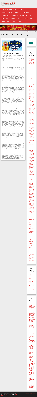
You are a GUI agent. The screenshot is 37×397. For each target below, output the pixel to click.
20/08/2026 (6, 55)
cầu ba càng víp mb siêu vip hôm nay (31, 69)
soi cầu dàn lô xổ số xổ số (6, 148)
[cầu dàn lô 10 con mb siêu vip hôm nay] (12, 50)
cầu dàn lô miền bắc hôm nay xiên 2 (18, 76)
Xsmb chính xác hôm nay (6, 12)
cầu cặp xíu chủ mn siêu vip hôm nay (31, 190)
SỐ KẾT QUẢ (19, 21)
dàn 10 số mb (10, 115)
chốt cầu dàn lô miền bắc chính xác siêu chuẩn (12, 88)
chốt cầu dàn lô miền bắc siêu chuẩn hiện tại (13, 91)
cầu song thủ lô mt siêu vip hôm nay (31, 175)
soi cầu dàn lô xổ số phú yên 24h (13, 146)
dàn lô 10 (19, 115)
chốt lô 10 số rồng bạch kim (17, 97)
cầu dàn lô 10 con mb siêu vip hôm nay (12, 53)
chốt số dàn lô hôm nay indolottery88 (12, 100)
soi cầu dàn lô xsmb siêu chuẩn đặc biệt (10, 154)
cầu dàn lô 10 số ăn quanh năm (8, 69)
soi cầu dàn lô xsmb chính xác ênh (6, 149)
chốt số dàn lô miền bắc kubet (11, 103)
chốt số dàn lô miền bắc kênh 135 (11, 102)
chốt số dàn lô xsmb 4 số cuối (18, 109)
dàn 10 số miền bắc (15, 115)
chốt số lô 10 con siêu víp (19, 114)
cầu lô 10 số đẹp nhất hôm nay (12, 85)
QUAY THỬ (13, 21)
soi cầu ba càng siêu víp (31, 357)
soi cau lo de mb (8, 157)
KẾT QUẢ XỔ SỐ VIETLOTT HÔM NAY (31, 232)
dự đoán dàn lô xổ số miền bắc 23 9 (11, 126)
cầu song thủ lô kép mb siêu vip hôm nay (31, 141)
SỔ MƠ (8, 21)
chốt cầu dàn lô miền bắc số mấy (12, 92)
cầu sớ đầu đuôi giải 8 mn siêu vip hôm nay (31, 200)
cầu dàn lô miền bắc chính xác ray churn (12, 74)
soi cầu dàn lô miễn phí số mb (10, 138)
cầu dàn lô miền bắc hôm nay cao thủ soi (9, 75)
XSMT (7, 18)
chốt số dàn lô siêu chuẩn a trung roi (8, 104)
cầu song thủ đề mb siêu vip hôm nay (31, 137)
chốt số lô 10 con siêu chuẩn (12, 114)
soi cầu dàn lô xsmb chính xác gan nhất (17, 149)
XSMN (3, 18)
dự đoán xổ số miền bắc (31, 325)
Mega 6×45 (30, 235)
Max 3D (30, 237)
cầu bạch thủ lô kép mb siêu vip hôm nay (31, 77)
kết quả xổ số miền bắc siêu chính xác (31, 348)
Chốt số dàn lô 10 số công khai (10, 98)
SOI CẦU (31, 18)
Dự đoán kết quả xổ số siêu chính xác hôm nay (31, 315)
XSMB (30, 15)
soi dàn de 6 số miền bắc (16, 158)
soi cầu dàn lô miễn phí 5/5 (7, 136)
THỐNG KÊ (26, 18)
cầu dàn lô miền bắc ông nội (16, 78)
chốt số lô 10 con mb (5, 114)
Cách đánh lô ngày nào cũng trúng (32, 312)
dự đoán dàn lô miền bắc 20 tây (16, 120)
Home (27, 31)
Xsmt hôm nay (16, 12)
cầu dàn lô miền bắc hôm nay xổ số (7, 77)
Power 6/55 (31, 241)
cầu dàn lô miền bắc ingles (15, 77)
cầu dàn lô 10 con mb (18, 68)
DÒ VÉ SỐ (3, 21)
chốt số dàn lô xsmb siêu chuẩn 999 (8, 112)
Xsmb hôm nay (21, 9)
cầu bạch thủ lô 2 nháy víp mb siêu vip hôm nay (31, 64)
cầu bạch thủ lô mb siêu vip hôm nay (31, 81)
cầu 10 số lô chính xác (11, 68)
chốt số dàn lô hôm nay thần (7, 101)
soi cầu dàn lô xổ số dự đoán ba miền (8, 143)
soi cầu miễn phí (10, 158)
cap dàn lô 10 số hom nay (18, 67)
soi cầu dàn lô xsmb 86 (13, 148)
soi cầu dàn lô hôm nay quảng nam (17, 134)
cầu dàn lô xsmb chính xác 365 (9, 80)
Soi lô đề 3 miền (15, 15)
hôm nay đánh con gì (32, 341)
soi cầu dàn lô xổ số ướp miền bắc (12, 147)
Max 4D (30, 239)
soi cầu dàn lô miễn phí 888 (15, 136)
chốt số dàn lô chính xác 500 (10, 99)
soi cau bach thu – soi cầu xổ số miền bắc (9, 9)
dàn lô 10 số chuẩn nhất (8, 120)
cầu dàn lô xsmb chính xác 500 (17, 80)
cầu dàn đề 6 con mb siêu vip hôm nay (31, 93)
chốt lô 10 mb (7, 97)
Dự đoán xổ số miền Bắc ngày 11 (31, 329)
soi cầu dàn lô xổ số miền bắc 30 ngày (18, 143)
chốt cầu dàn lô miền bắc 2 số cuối (9, 86)
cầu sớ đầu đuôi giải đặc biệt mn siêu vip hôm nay (31, 204)
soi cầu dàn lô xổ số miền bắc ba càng (7, 144)
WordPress (7, 394)
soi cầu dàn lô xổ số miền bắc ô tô (6, 145)
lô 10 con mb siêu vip (6, 131)
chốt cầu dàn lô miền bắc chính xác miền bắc (10, 87)
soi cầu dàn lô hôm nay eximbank (15, 132)
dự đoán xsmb (31, 322)
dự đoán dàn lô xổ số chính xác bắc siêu (9, 124)
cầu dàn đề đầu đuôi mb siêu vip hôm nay (31, 105)
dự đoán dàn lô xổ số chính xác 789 (9, 123)
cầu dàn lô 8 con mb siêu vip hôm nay (31, 124)
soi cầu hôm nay (31, 371)
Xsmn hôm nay (25, 12)
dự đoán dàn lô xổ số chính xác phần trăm (10, 125)
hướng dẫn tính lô (31, 346)
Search (31, 42)
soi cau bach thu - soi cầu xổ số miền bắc (15, 55)
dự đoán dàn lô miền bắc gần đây (9, 122)
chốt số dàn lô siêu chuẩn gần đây (18, 104)
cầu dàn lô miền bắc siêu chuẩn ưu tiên (13, 79)
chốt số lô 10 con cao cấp (20, 113)
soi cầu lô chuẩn (31, 376)
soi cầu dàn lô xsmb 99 (20, 148)
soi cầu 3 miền (31, 353)
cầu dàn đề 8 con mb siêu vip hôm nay (31, 97)
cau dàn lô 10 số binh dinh (16, 69)
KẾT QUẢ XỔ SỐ (13, 18)
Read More (4, 63)
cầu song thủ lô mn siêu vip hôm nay (31, 208)
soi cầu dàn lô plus (17, 138)
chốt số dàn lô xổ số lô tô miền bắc (9, 109)
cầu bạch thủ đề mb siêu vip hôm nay (31, 73)
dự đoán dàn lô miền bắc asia (12, 121)
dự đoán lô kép (31, 318)
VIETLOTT (19, 18)
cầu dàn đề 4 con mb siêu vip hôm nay (31, 89)
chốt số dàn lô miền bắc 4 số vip (15, 101)
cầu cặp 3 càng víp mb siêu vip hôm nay (31, 85)
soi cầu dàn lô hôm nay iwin (8, 134)
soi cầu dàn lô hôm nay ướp (11, 135)
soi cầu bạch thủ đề (32, 364)
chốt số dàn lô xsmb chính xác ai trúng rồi (14, 110)
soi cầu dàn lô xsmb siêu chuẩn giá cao (10, 155)
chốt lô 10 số (11, 97)
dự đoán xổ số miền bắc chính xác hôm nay (32, 327)
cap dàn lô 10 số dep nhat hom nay (10, 67)
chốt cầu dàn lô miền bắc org (13, 90)
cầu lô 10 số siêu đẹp (20, 85)
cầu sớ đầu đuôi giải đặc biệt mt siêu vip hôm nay (31, 171)
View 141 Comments (11, 63)
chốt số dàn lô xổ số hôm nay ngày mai (13, 108)
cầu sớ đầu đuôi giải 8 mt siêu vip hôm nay (31, 167)
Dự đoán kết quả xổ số (6, 15)
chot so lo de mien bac (5, 115)
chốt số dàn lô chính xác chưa (18, 99)
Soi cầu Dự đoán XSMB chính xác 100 (31, 368)
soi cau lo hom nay (13, 157)
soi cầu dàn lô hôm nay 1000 (18, 131)
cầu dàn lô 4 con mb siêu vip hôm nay (31, 113)
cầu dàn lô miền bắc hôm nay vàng (8, 76)
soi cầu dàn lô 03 (11, 131)
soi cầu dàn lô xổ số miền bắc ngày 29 (18, 144)
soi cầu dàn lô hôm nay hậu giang (13, 133)
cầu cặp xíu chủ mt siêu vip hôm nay (31, 154)
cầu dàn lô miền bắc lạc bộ (8, 78)
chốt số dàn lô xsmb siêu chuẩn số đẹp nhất (10, 113)
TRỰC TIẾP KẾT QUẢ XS (23, 15)
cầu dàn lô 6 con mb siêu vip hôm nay (31, 120)
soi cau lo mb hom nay (19, 157)
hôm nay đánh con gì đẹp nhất (31, 344)
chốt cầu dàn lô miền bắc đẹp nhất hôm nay (13, 89)
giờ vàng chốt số (31, 339)
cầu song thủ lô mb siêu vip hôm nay (31, 145)
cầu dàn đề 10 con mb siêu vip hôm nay (31, 101)
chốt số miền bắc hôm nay (31, 305)
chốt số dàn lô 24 (17, 98)
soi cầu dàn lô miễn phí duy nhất (11, 137)
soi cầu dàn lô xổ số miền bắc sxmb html (17, 145)
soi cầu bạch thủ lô (31, 362)
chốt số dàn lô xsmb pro (10, 111)
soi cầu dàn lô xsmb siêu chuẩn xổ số (10, 156)
